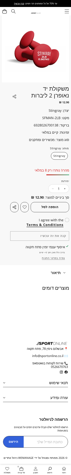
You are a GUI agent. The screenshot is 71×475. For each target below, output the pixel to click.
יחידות (65, 181)
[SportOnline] (35, 13)
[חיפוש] (13, 11)
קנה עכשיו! (19, 3)
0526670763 (59, 367)
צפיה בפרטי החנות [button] (53, 258)
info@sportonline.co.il (47, 356)
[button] (4, 11)
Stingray (55, 110)
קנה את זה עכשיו (53, 236)
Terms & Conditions (45, 224)
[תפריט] (66, 11)
